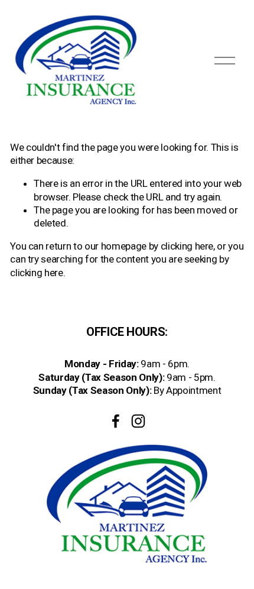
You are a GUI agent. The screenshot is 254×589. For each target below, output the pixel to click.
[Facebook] (116, 421)
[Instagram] (138, 421)
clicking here (187, 246)
